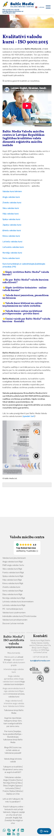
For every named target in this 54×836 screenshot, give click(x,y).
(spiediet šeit (28, 416)
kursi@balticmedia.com (40, 661)
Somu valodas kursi (11, 258)
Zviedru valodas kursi (11, 202)
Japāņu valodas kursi (11, 225)
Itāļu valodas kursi (10, 214)
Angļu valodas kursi (11, 197)
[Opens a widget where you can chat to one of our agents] (44, 831)
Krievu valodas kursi (11, 236)
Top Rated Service (26, 547)
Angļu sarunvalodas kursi (13, 688)
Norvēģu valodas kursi (12, 253)
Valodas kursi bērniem (12, 191)
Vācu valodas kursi (10, 208)
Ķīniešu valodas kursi (11, 230)
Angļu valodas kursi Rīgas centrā (14, 691)
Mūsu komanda (13, 653)
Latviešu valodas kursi (12, 241)
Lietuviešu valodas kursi (13, 247)
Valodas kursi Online (16, 706)
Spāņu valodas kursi (11, 219)
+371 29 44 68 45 (40, 657)
